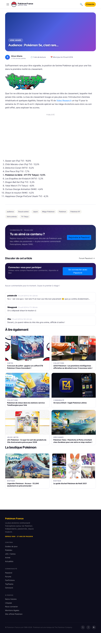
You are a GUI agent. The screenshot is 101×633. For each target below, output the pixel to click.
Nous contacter (11, 606)
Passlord (8, 573)
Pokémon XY (75, 212)
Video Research (64, 100)
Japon (35, 212)
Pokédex (8, 550)
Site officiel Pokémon (13, 614)
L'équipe (8, 603)
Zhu (9, 319)
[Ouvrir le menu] (7, 4)
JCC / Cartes (10, 554)
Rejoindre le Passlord (79, 237)
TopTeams (9, 584)
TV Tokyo (24, 217)
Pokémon (62, 212)
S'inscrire (90, 4)
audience (10, 212)
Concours (9, 588)
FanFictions (10, 580)
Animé (7, 558)
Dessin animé (23, 212)
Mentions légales (12, 610)
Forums (8, 577)
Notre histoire (11, 599)
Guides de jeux (11, 546)
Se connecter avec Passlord (77, 271)
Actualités (9, 561)
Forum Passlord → (87, 258)
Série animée (12, 217)
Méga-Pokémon (48, 212)
